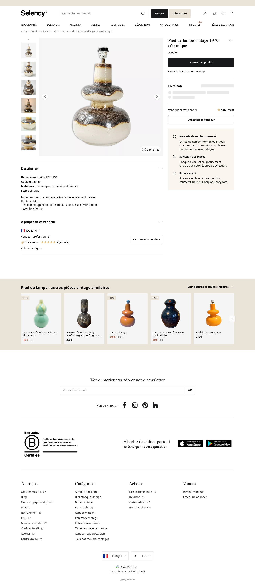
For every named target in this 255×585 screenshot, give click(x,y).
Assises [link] (95, 24)
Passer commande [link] (142, 492)
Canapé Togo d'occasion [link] (90, 533)
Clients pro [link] (180, 13)
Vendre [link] (159, 13)
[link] (34, 13)
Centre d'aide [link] (31, 539)
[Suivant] (28, 154)
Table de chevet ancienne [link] (91, 528)
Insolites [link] (194, 23)
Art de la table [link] (169, 24)
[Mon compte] (205, 13)
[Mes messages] (214, 13)
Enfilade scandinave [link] (87, 523)
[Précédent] (28, 40)
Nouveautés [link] (29, 24)
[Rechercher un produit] (143, 13)
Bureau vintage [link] (84, 507)
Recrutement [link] (31, 512)
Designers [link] (53, 24)
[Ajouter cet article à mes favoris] (231, 40)
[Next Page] (157, 97)
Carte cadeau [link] (139, 502)
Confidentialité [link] (32, 528)
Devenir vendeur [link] (193, 492)
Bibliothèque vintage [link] (88, 497)
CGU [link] (26, 518)
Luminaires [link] (117, 24)
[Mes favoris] (222, 13)
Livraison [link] (137, 497)
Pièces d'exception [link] (222, 24)
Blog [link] (24, 497)
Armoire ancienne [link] (86, 492)
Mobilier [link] (75, 24)
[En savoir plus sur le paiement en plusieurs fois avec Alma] (200, 71)
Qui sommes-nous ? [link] (33, 492)
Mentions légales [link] (34, 523)
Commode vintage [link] (86, 518)
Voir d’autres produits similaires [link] (208, 286)
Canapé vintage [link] (85, 512)
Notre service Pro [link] (139, 507)
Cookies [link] (28, 533)
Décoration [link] (142, 24)
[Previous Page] (45, 97)
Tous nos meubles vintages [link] (92, 539)
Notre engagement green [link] (37, 502)
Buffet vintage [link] (84, 502)
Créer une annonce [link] (195, 497)
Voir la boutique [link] (31, 248)
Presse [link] (25, 507)
